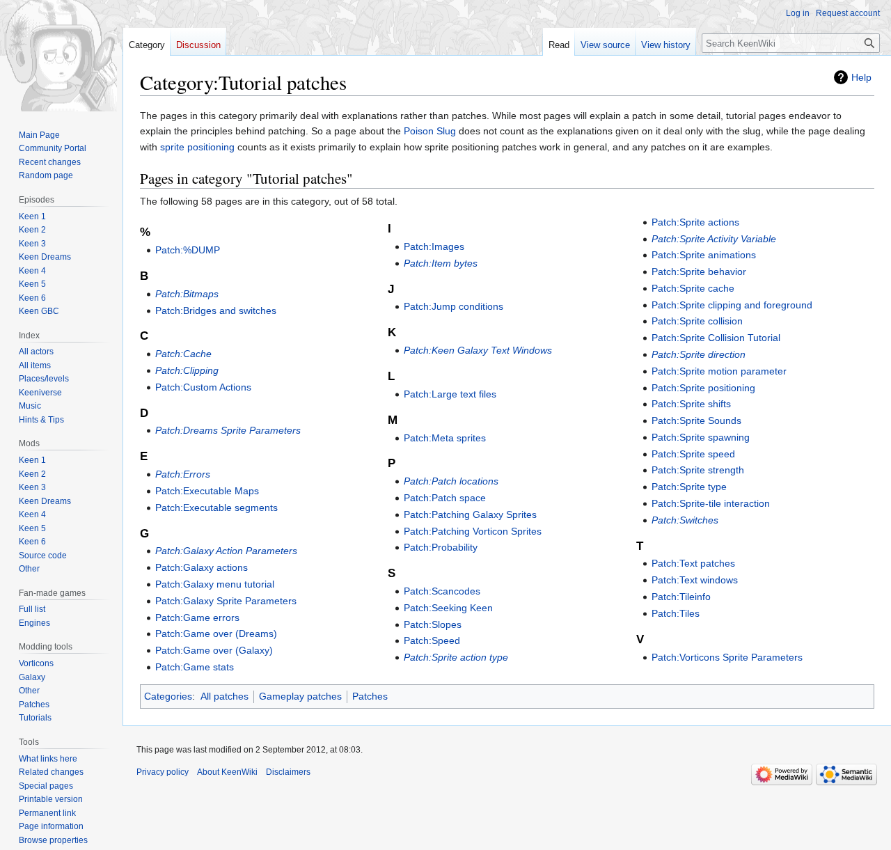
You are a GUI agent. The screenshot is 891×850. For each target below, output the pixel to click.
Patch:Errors (182, 474)
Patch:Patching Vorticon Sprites (473, 531)
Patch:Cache (183, 353)
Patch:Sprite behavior (699, 271)
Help (861, 77)
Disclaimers (288, 772)
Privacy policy (162, 772)
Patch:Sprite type (689, 486)
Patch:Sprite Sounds (696, 420)
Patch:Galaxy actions (201, 567)
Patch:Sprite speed (693, 453)
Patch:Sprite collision (697, 320)
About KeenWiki (227, 772)
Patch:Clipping (187, 370)
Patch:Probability (441, 547)
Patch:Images (434, 246)
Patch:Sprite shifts (691, 403)
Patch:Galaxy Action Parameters (226, 550)
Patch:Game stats (194, 666)
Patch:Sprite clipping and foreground (732, 304)
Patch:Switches (685, 520)
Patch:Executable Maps (207, 490)
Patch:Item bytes (441, 263)
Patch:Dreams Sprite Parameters (228, 430)
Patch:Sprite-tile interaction (711, 503)
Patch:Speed (432, 640)
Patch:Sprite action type (456, 657)
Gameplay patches (300, 696)
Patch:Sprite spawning (701, 437)
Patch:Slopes (433, 624)
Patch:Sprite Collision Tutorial (716, 337)
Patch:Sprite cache (693, 288)
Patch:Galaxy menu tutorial (214, 584)
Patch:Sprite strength (698, 469)
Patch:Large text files (450, 394)
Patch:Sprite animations (704, 254)
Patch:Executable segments (216, 507)
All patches (224, 696)
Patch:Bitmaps (187, 293)
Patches (370, 696)
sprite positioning (197, 146)
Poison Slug (430, 130)
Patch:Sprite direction (699, 354)
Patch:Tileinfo (681, 596)
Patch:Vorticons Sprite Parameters (727, 657)
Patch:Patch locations (451, 481)
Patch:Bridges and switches (215, 310)
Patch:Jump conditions (453, 306)
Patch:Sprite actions (695, 222)
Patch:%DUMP (187, 249)
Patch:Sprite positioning (703, 387)
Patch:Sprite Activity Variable (714, 238)
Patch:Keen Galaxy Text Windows (478, 350)
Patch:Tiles (676, 613)
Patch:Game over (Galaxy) (214, 650)
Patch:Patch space (445, 497)
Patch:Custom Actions (203, 387)
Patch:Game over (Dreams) (216, 633)
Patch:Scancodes (442, 591)
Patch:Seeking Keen (448, 607)
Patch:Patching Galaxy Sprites (470, 514)
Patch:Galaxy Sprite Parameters (226, 600)
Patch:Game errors (197, 617)
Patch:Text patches (693, 563)
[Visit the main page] (61, 55)
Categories (168, 696)
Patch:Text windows (695, 579)
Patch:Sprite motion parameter (719, 371)
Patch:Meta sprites (445, 437)
